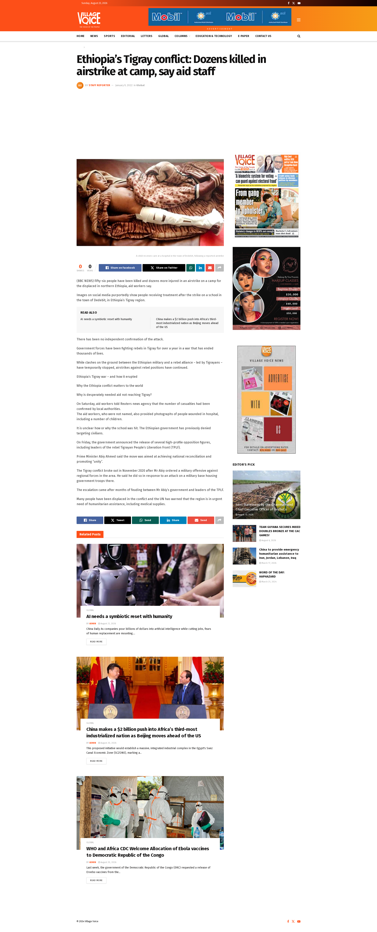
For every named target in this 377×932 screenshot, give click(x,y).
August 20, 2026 (108, 743)
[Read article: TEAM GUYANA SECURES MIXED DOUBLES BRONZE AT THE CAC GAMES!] (244, 533)
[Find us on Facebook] (288, 3)
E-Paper (243, 36)
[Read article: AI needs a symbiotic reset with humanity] (150, 581)
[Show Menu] (298, 19)
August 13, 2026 (245, 514)
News (94, 36)
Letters (146, 36)
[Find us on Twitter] (293, 3)
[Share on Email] (210, 268)
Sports (109, 36)
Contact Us (263, 36)
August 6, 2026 (268, 540)
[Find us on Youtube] (299, 3)
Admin (92, 623)
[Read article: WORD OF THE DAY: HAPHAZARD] (244, 578)
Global (163, 36)
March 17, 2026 (268, 563)
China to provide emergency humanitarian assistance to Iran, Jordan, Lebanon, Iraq (279, 554)
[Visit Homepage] (89, 20)
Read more (98, 641)
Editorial (128, 36)
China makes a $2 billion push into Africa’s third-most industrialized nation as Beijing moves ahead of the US (187, 323)
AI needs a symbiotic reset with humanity (106, 319)
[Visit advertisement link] (266, 195)
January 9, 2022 (124, 85)
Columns (181, 36)
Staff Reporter (99, 85)
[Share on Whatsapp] (190, 268)
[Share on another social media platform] (219, 268)
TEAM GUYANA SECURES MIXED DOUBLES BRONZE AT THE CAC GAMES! (279, 531)
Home (80, 36)
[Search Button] (298, 36)
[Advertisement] (188, 118)
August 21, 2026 (108, 623)
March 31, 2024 (268, 581)
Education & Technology (214, 36)
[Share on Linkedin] (200, 268)
